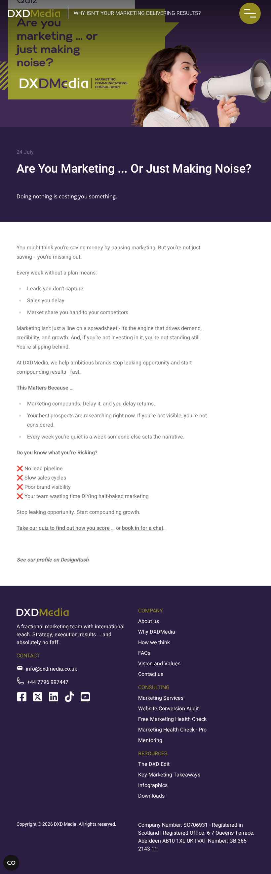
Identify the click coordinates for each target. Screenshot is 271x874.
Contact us (150, 674)
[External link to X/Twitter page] (37, 696)
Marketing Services (160, 698)
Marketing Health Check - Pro (172, 730)
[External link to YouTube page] (85, 696)
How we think (154, 642)
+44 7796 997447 (47, 682)
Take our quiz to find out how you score (63, 528)
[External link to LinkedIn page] (53, 696)
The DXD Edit (154, 764)
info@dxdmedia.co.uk (51, 669)
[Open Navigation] (250, 13)
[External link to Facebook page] (22, 696)
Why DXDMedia (156, 632)
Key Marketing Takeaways (169, 775)
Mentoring (150, 740)
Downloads (151, 796)
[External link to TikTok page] (69, 696)
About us (148, 621)
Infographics (153, 785)
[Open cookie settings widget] (11, 863)
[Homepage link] (34, 13)
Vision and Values (159, 664)
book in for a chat (142, 528)
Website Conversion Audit (168, 709)
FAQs (144, 653)
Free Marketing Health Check (172, 719)
